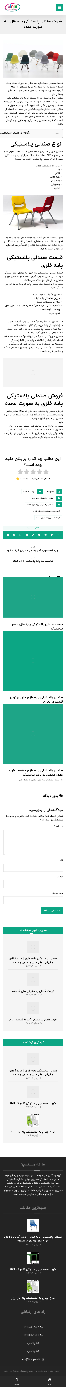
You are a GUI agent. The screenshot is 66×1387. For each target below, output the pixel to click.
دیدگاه (58, 826)
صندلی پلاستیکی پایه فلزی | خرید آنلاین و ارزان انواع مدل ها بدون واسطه (33, 960)
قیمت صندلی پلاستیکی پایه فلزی (46, 511)
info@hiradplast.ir (31, 1359)
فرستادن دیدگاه (52, 910)
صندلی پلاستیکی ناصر (27, 780)
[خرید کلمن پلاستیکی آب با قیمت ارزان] (33, 1008)
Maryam (50, 492)
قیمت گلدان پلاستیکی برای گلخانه (33, 991)
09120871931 (31, 1335)
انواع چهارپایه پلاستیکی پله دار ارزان (33, 1132)
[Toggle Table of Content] (56, 133)
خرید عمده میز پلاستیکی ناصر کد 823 (33, 1103)
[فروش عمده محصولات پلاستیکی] (12, 7)
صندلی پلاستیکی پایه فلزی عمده (40, 505)
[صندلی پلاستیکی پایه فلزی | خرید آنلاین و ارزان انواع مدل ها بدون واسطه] (33, 947)
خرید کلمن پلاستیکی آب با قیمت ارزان (33, 1020)
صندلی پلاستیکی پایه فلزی (42, 498)
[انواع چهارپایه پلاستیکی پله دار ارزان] (33, 1120)
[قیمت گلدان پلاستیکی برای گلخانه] (33, 979)
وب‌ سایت (57, 893)
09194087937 (31, 1327)
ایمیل (60, 876)
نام (61, 860)
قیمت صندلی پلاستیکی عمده (48, 518)
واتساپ (31, 1343)
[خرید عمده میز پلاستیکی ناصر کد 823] (33, 1092)
